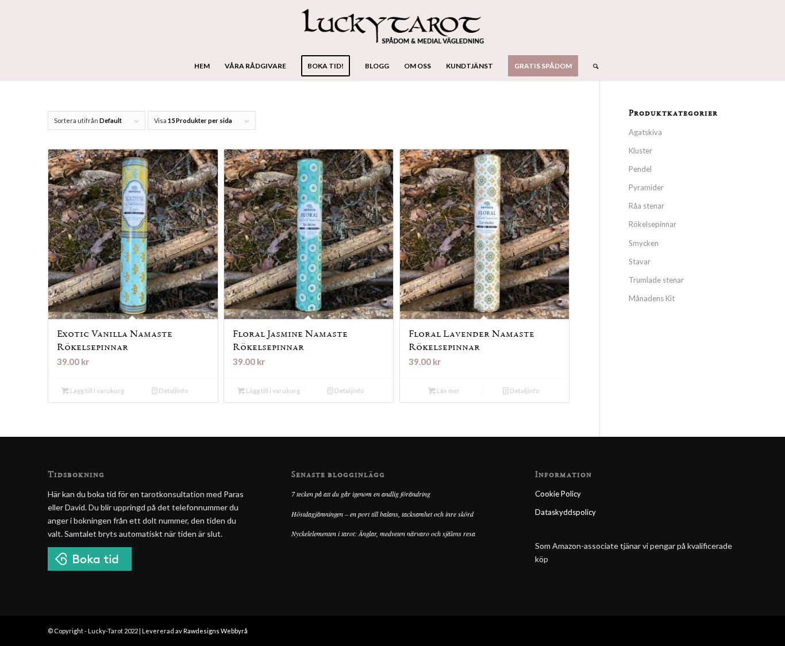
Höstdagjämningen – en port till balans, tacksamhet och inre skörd (382, 513)
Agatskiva (645, 132)
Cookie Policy (558, 493)
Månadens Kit (652, 298)
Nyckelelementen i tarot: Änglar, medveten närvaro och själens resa (383, 533)
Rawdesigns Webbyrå (215, 631)
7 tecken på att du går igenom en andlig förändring (360, 493)
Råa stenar (646, 205)
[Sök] (592, 66)
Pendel (640, 169)
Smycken (644, 243)
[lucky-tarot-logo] (393, 26)
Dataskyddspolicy (565, 512)
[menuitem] (202, 66)
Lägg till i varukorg (96, 390)
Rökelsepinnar (652, 224)
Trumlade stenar (656, 279)
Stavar (640, 261)
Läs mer (448, 390)
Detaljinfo (172, 390)
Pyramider (646, 187)
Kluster (640, 150)
